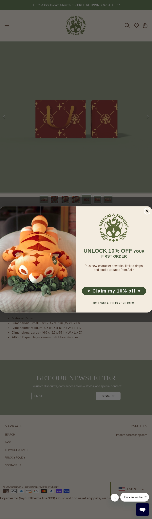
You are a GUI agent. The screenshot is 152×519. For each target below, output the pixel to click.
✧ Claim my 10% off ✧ (114, 291)
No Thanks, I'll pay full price (114, 302)
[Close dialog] (147, 211)
